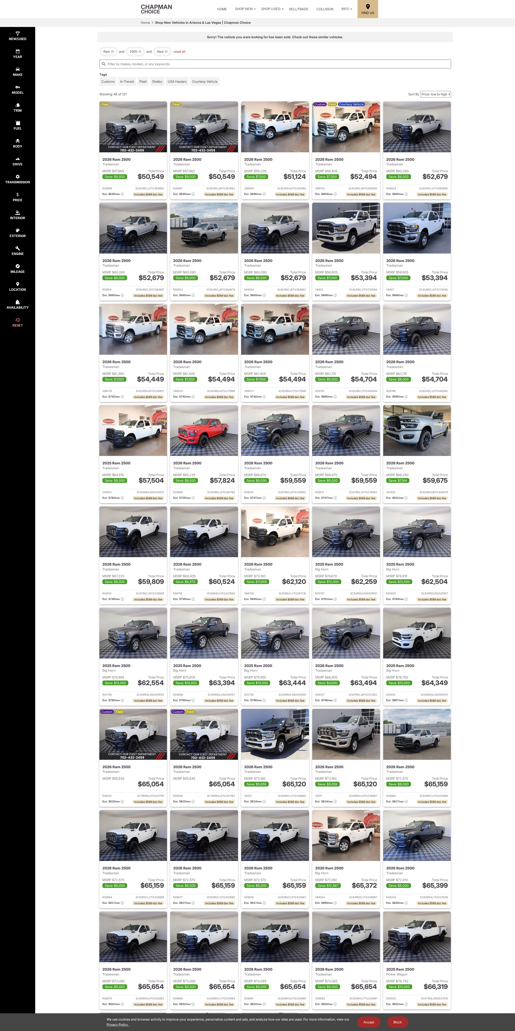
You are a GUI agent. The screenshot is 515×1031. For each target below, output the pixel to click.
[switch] (108, 81)
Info (345, 9)
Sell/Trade (298, 9)
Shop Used (270, 9)
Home (222, 9)
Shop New (244, 9)
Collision (324, 9)
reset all (179, 51)
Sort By (413, 94)
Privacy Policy (118, 1025)
